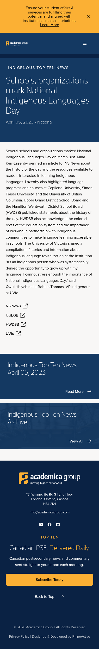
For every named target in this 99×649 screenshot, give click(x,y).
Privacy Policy (19, 636)
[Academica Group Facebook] (49, 524)
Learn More (49, 25)
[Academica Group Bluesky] (58, 524)
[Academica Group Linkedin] (41, 524)
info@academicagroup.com (49, 512)
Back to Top (44, 596)
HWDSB (12, 324)
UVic (10, 333)
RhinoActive (81, 636)
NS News (13, 306)
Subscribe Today (49, 579)
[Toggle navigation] (84, 43)
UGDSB (12, 315)
